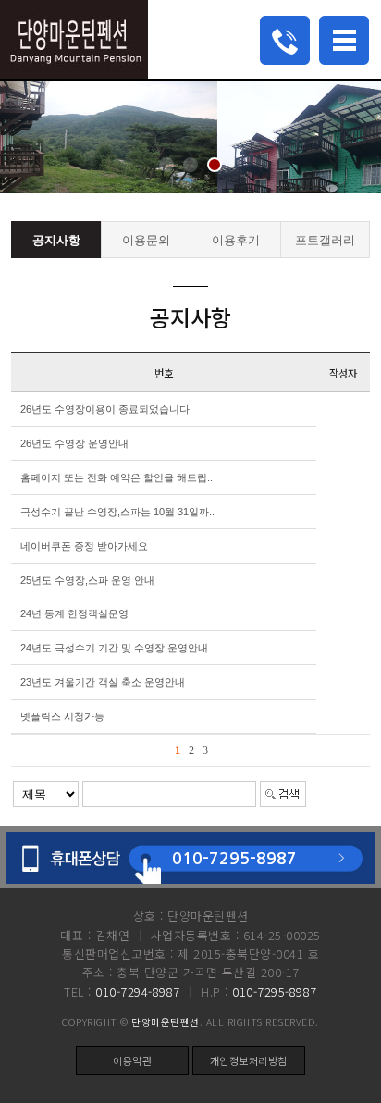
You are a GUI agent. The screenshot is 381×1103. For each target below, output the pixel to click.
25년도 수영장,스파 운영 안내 (87, 580)
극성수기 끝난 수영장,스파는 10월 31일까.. (117, 511)
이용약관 (132, 1060)
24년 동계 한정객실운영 (74, 613)
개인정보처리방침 (249, 1060)
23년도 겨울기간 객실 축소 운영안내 (102, 682)
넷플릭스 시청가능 (62, 716)
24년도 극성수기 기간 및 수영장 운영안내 (114, 647)
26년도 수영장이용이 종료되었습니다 (105, 409)
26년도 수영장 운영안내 (74, 443)
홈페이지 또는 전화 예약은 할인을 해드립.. (116, 477)
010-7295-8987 (234, 858)
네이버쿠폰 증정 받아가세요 (84, 546)
